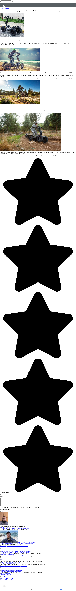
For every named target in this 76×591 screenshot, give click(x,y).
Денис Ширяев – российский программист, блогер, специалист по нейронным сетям (16, 543)
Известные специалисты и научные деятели (11, 3)
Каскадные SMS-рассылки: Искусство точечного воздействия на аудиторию (15, 579)
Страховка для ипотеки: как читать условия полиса (10, 549)
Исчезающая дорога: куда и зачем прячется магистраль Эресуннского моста (15, 528)
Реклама (4, 586)
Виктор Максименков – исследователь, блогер (9, 525)
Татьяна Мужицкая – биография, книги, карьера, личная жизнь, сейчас (14, 546)
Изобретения (5, 4)
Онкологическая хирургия (5, 574)
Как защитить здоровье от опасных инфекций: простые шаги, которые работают (16, 552)
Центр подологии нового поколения (7, 560)
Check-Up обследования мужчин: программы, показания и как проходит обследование (17, 557)
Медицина (5, 5)
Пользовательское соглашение (9, 584)
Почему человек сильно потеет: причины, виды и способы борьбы (13, 568)
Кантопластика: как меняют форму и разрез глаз (9, 563)
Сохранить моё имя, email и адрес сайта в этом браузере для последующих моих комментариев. (20, 507)
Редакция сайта (6, 585)
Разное (4, 6)
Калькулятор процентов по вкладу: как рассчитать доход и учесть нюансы (14, 555)
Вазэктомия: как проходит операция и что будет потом (11, 571)
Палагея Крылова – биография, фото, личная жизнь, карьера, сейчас (13, 566)
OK (60, 589)
